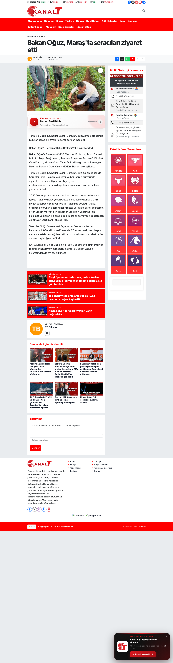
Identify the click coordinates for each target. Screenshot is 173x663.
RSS (33, 527)
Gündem (49, 21)
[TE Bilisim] (36, 329)
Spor (122, 21)
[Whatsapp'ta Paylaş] (127, 59)
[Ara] (144, 11)
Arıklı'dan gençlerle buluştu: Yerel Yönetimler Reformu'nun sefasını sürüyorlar (40, 369)
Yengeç (118, 171)
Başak (135, 211)
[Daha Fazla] (132, 59)
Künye (97, 471)
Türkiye (69, 21)
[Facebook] (29, 509)
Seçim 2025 (84, 27)
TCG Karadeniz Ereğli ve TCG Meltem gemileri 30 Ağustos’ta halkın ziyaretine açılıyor (40, 402)
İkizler (135, 191)
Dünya (80, 21)
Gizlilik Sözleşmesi (103, 468)
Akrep (135, 231)
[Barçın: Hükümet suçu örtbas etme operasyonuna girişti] (66, 388)
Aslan (118, 211)
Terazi (118, 231)
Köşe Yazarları (66, 27)
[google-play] (93, 516)
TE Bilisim (51, 327)
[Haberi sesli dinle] (34, 122)
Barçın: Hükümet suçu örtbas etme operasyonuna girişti (66, 400)
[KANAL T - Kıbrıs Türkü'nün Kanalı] (44, 11)
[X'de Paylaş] (122, 59)
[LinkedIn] (44, 509)
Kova (118, 271)
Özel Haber (92, 21)
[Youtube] (49, 509)
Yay (118, 251)
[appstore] (78, 516)
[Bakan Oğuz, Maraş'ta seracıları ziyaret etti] (66, 88)
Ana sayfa (36, 21)
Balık (134, 271)
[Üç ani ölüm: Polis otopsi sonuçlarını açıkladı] (91, 388)
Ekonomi (132, 21)
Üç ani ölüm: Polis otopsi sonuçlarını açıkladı (89, 400)
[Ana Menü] (144, 24)
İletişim (73, 471)
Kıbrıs (59, 21)
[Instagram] (39, 509)
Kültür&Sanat (35, 27)
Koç (135, 171)
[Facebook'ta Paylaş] (117, 59)
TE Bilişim (141, 527)
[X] (34, 509)
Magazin (51, 27)
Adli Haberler (109, 21)
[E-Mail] (47, 333)
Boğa (118, 191)
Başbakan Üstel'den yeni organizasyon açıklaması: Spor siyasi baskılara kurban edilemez (91, 369)
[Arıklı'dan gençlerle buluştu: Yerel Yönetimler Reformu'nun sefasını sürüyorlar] (41, 355)
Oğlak (135, 251)
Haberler (31, 36)
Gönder (36, 448)
